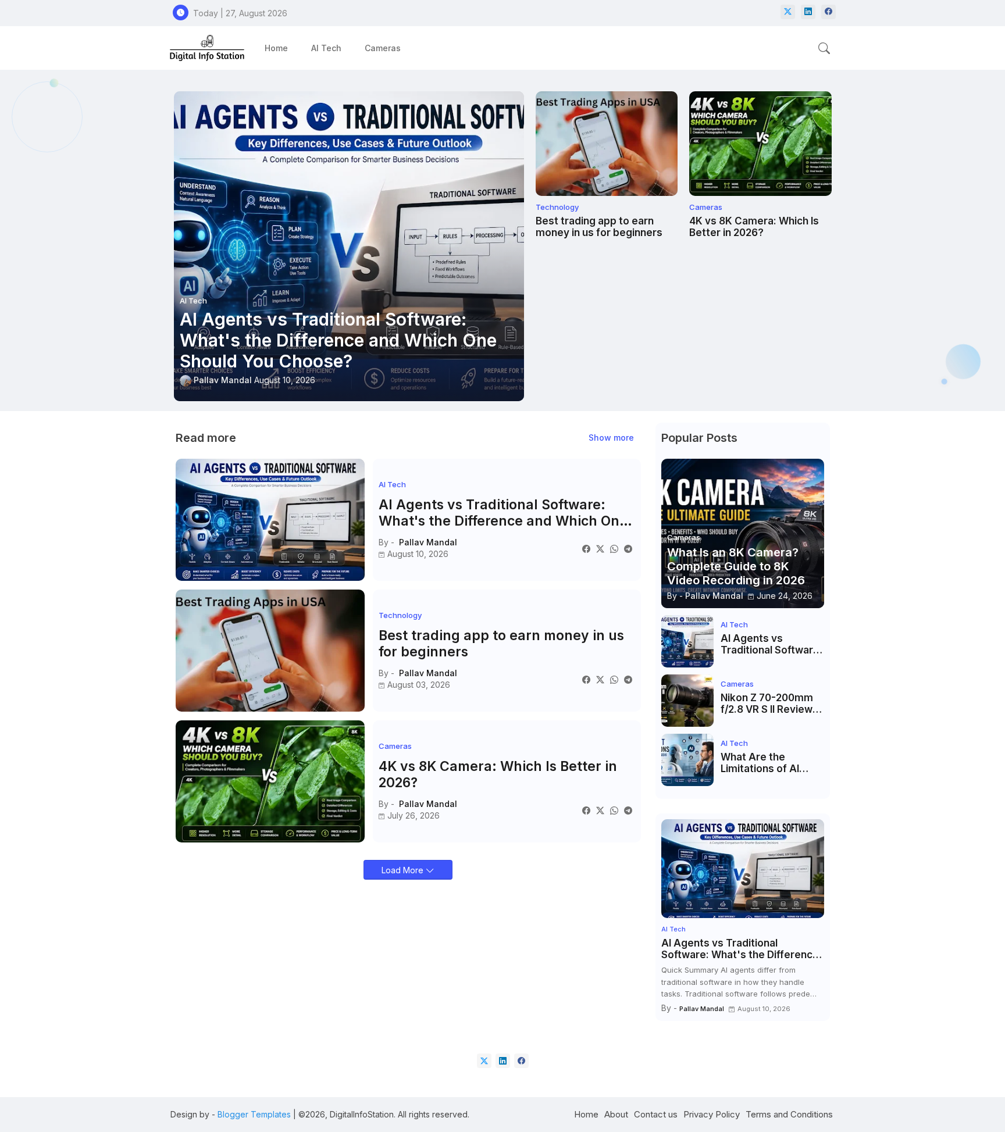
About (616, 1114)
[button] (824, 48)
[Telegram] (628, 548)
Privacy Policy (711, 1114)
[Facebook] (586, 548)
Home (276, 48)
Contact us (656, 1114)
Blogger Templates (254, 1114)
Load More (404, 870)
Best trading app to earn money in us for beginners (599, 226)
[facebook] (828, 12)
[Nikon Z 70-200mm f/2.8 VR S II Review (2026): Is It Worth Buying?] (687, 700)
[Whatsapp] (614, 548)
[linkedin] (808, 12)
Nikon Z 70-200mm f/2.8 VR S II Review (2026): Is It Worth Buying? (767, 704)
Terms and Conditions (789, 1114)
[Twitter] (600, 548)
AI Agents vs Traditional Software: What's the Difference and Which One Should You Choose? (503, 513)
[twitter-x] (788, 12)
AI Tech (326, 48)
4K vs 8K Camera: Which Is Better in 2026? (754, 226)
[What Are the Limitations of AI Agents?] (687, 760)
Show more (611, 437)
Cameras (383, 48)
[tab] (276, 48)
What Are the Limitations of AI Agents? (760, 763)
